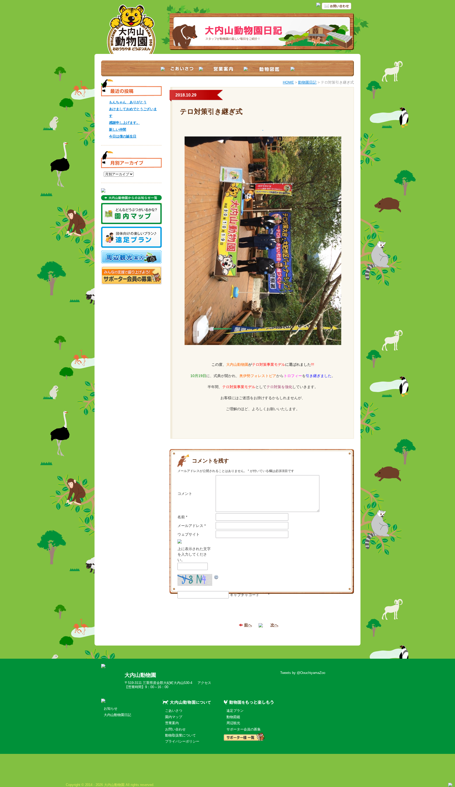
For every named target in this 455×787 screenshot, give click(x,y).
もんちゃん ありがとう (128, 102)
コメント (184, 493)
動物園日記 (307, 82)
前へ (248, 625)
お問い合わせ (175, 729)
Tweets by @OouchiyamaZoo (302, 673)
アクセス (204, 683)
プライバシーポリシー (182, 741)
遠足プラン (235, 711)
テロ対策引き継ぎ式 (211, 111)
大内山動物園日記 (117, 715)
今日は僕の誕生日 (122, 136)
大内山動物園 (140, 675)
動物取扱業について (180, 735)
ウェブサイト (188, 534)
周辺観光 (233, 723)
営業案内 (172, 723)
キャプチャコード (244, 595)
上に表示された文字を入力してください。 (194, 554)
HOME (288, 82)
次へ (274, 625)
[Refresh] (216, 577)
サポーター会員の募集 (243, 729)
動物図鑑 (233, 717)
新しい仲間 (117, 129)
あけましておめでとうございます (133, 112)
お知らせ (110, 708)
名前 (182, 517)
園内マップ (173, 717)
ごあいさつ (173, 711)
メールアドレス (191, 526)
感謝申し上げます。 (124, 123)
